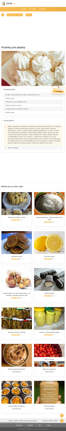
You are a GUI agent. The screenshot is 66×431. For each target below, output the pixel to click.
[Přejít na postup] (62, 421)
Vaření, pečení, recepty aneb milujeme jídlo (23, 421)
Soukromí (19, 425)
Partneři (30, 425)
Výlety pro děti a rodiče (49, 421)
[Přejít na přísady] (62, 415)
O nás (48, 425)
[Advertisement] (33, 31)
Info (39, 425)
